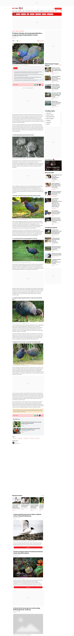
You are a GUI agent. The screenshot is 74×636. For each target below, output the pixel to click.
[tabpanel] (28, 76)
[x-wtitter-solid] (40, 85)
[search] (53, 8)
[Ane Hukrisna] (13, 443)
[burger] (61, 10)
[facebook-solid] (37, 85)
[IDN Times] (17, 8)
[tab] (15, 68)
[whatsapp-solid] (35, 85)
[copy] (42, 85)
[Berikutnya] (44, 493)
